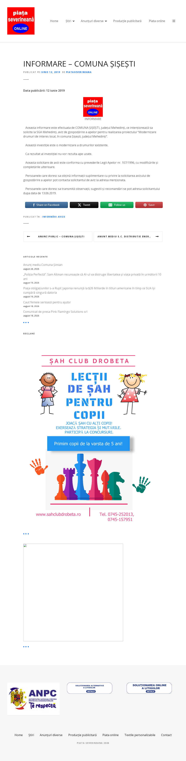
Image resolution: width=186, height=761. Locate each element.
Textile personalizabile (139, 735)
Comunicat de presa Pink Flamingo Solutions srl (55, 312)
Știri (68, 21)
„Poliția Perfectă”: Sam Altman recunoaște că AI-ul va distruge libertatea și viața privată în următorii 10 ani (92, 276)
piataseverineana (79, 72)
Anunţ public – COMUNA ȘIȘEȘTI (61, 236)
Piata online (157, 21)
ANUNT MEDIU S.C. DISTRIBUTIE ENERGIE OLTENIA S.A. (130, 236)
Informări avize (53, 216)
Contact (166, 735)
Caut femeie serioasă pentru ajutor (47, 302)
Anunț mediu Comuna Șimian (42, 265)
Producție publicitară (127, 21)
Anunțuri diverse (92, 21)
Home (54, 21)
